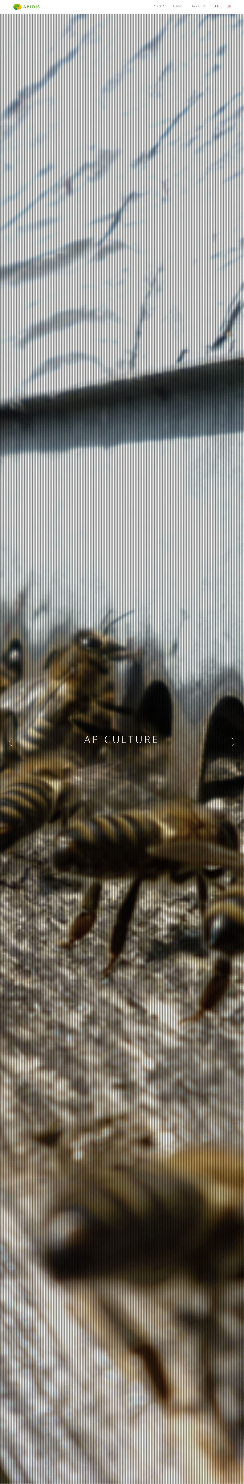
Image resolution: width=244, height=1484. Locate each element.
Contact (178, 6)
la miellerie (199, 6)
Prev (10, 742)
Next (233, 742)
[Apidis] (26, 6)
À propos (159, 6)
